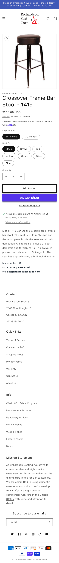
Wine (39, 156)
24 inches (11, 136)
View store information (18, 222)
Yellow (9, 156)
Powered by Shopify (40, 559)
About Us (11, 383)
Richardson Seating (25, 559)
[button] (3, 18)
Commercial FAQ (15, 347)
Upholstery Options (17, 417)
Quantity (6, 170)
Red (38, 149)
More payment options (29, 205)
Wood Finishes (14, 431)
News (9, 446)
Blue (8, 163)
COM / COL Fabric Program (21, 403)
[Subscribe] (49, 522)
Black (9, 149)
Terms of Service (15, 340)
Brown (24, 149)
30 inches (31, 136)
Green (24, 156)
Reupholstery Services (18, 410)
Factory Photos (14, 439)
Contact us (12, 375)
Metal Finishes (14, 424)
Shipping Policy (15, 354)
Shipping (6, 116)
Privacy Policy (14, 361)
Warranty (11, 368)
